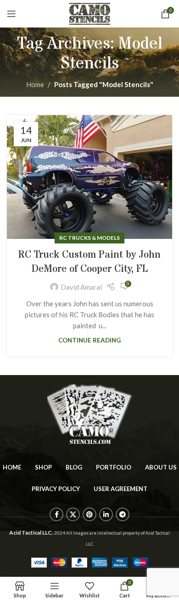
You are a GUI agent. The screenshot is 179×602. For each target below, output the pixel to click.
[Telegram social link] (122, 514)
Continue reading (89, 340)
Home (35, 84)
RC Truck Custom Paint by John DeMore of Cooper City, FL (89, 262)
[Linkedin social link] (106, 514)
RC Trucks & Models (89, 237)
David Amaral (81, 287)
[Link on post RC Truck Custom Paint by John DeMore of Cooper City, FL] (89, 177)
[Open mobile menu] (11, 14)
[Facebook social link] (56, 514)
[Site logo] (90, 13)
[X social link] (73, 514)
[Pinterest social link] (89, 514)
